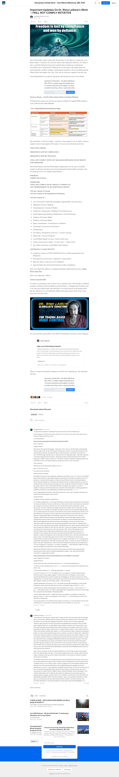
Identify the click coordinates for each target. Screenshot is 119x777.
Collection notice (72, 765)
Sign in (114, 3)
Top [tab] (32, 696)
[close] (75, 720)
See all (33, 741)
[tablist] (37, 414)
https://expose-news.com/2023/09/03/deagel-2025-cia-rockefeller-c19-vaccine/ (56, 555)
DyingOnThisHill (38, 429)
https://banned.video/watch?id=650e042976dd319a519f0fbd (51, 441)
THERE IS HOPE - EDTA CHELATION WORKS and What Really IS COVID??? (50, 701)
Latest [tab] (36, 696)
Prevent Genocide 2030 (38, 279)
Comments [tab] (34, 414)
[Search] (95, 3)
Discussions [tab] (42, 696)
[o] (82, 716)
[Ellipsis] (88, 429)
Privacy (61, 765)
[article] (59, 704)
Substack (51, 773)
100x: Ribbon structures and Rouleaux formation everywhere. (47, 704)
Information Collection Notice (59, 752)
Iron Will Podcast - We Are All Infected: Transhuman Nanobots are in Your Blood (49, 714)
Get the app (67, 769)
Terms (66, 765)
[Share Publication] (99, 3)
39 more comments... (35, 687)
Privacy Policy (71, 752)
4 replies (37, 610)
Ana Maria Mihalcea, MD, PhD (41, 16)
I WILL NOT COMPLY (38, 148)
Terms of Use (67, 750)
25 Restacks (50, 397)
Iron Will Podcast (35, 717)
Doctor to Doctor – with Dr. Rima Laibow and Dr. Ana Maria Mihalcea (54, 97)
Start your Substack (55, 769)
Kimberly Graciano (39, 615)
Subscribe (106, 3)
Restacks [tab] (40, 414)
